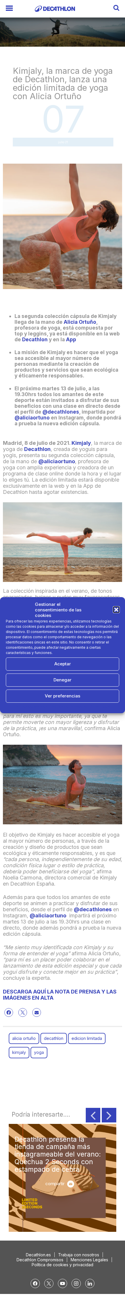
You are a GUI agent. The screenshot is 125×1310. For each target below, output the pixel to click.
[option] (62, 1178)
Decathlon (35, 339)
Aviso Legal (100, 706)
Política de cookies (31, 706)
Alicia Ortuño (80, 322)
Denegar (62, 680)
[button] (116, 610)
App (71, 339)
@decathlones (60, 412)
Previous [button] (93, 1115)
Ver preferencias (62, 696)
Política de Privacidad (69, 706)
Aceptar (62, 664)
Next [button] (109, 1115)
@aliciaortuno (32, 418)
